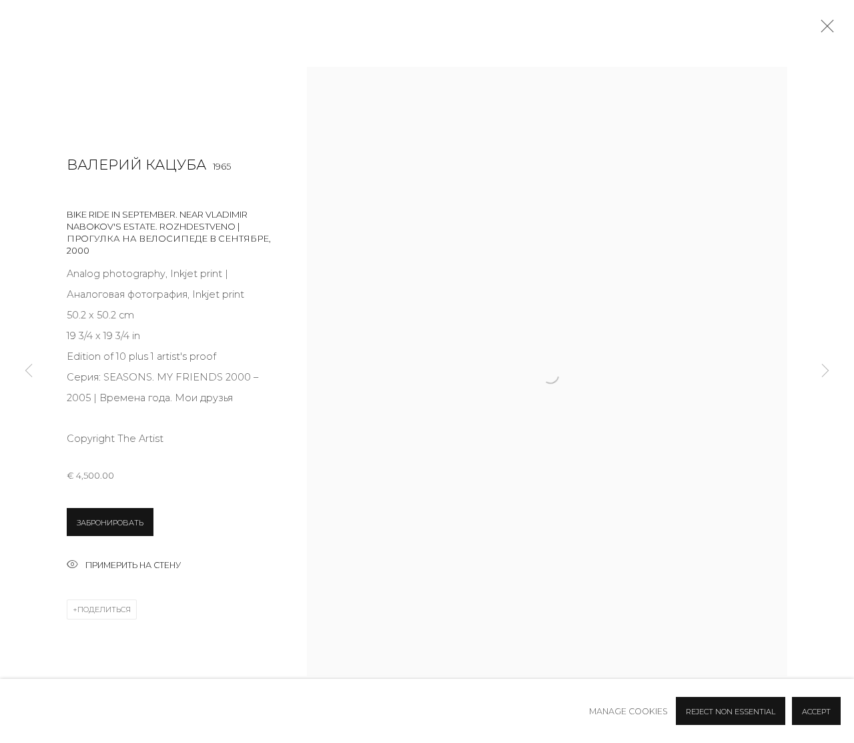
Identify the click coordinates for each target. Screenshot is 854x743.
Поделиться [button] (104, 609)
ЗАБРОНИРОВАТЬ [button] (110, 522)
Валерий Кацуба (136, 164)
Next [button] (825, 371)
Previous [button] (28, 371)
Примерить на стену (133, 565)
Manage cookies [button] (628, 711)
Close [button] (824, 30)
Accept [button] (816, 711)
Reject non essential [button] (730, 711)
